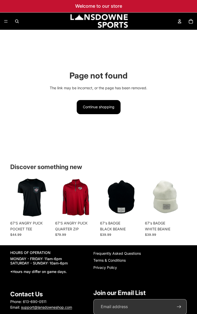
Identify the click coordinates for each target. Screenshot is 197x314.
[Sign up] (179, 306)
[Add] (134, 210)
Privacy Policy (105, 267)
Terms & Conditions (109, 260)
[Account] (179, 21)
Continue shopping (98, 107)
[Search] (17, 21)
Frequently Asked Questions (117, 253)
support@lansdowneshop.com (46, 307)
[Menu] (6, 21)
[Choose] (44, 210)
